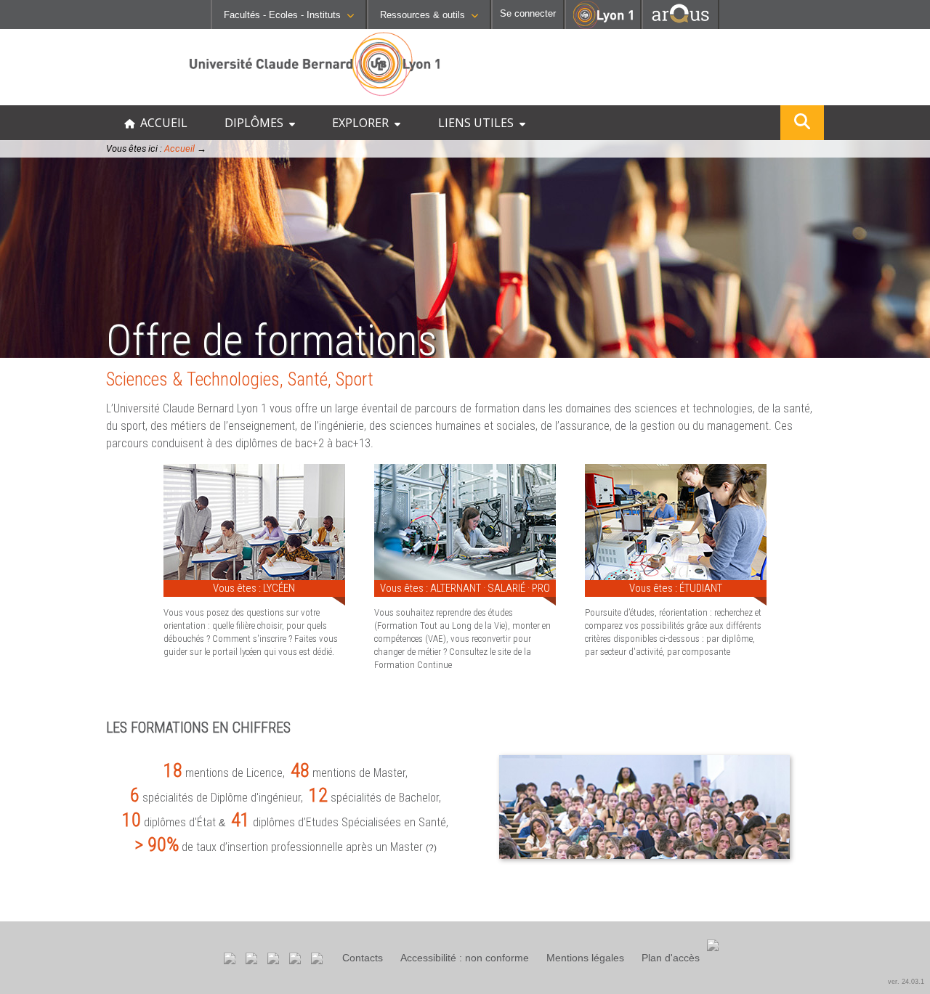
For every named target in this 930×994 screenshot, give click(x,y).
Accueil (179, 148)
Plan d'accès (671, 958)
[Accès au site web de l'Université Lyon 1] (603, 26)
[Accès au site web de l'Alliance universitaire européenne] (680, 25)
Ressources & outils (422, 14)
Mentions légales (585, 958)
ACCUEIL (160, 123)
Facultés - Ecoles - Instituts (282, 14)
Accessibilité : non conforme (464, 958)
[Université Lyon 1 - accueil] (128, 97)
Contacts (362, 958)
